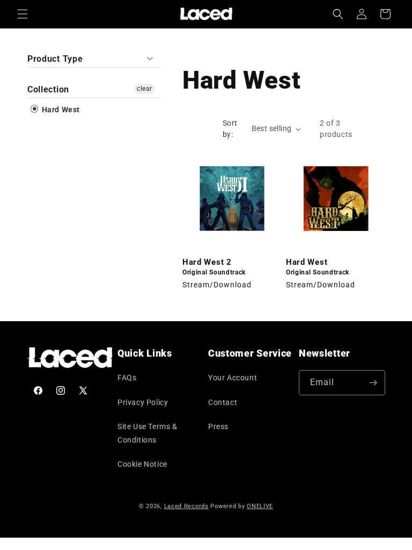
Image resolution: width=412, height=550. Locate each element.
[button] (22, 14)
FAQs (126, 377)
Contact (222, 402)
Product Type (55, 59)
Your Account (232, 377)
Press (218, 426)
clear (144, 88)
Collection (48, 89)
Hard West (60, 109)
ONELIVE (260, 506)
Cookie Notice (142, 464)
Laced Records (186, 506)
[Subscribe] (373, 382)
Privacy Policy (142, 402)
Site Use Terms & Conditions (147, 433)
